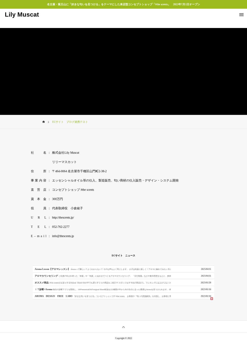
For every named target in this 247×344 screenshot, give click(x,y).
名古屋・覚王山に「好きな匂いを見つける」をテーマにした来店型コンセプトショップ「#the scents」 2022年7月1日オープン (123, 4)
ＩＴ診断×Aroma (103, 289)
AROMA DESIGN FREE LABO (103, 296)
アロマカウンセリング (103, 276)
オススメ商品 (103, 282)
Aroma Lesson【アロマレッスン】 (103, 269)
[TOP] (123, 326)
